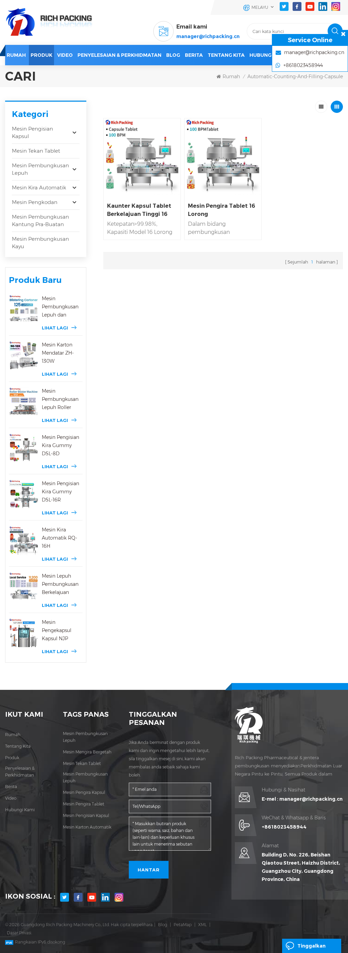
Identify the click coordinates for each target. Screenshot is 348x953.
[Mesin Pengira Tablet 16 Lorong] (223, 156)
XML (202, 924)
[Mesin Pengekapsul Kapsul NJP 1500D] (23, 633)
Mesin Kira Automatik (39, 187)
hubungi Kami (268, 55)
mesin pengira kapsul (84, 792)
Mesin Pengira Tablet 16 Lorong (221, 210)
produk (12, 757)
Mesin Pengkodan (34, 202)
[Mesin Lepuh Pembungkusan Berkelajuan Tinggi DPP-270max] (23, 586)
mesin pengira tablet (83, 803)
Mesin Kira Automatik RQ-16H (59, 538)
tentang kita (18, 746)
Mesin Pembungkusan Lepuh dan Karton (60, 307)
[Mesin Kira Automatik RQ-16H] (23, 540)
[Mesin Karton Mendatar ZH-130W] (23, 355)
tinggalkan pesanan (311, 948)
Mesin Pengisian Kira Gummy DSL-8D (60, 445)
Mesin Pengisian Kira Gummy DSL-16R (60, 491)
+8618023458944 (284, 827)
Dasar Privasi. (19, 932)
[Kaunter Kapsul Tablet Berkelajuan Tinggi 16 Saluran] (142, 156)
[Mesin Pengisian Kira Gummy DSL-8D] (23, 448)
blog (173, 55)
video (65, 55)
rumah (12, 734)
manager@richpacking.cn (208, 36)
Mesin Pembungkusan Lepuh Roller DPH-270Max (60, 399)
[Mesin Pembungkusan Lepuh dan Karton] (23, 309)
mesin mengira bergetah (87, 751)
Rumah (16, 55)
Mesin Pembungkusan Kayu (40, 243)
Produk (41, 55)
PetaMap (183, 924)
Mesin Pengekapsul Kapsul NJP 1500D (56, 631)
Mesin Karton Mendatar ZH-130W (58, 353)
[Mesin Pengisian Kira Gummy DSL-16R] (23, 494)
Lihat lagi (55, 327)
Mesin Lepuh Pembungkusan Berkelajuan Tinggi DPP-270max (60, 584)
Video (10, 798)
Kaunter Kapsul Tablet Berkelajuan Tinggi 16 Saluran (139, 210)
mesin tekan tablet (82, 763)
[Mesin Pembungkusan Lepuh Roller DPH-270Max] (23, 401)
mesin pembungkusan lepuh (85, 737)
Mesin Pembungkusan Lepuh (40, 169)
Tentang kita (226, 55)
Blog (162, 924)
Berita (11, 786)
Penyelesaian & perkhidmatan (119, 55)
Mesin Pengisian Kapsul (32, 132)
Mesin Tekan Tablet (36, 151)
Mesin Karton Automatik (87, 827)
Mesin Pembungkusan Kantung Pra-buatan (40, 220)
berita (194, 55)
